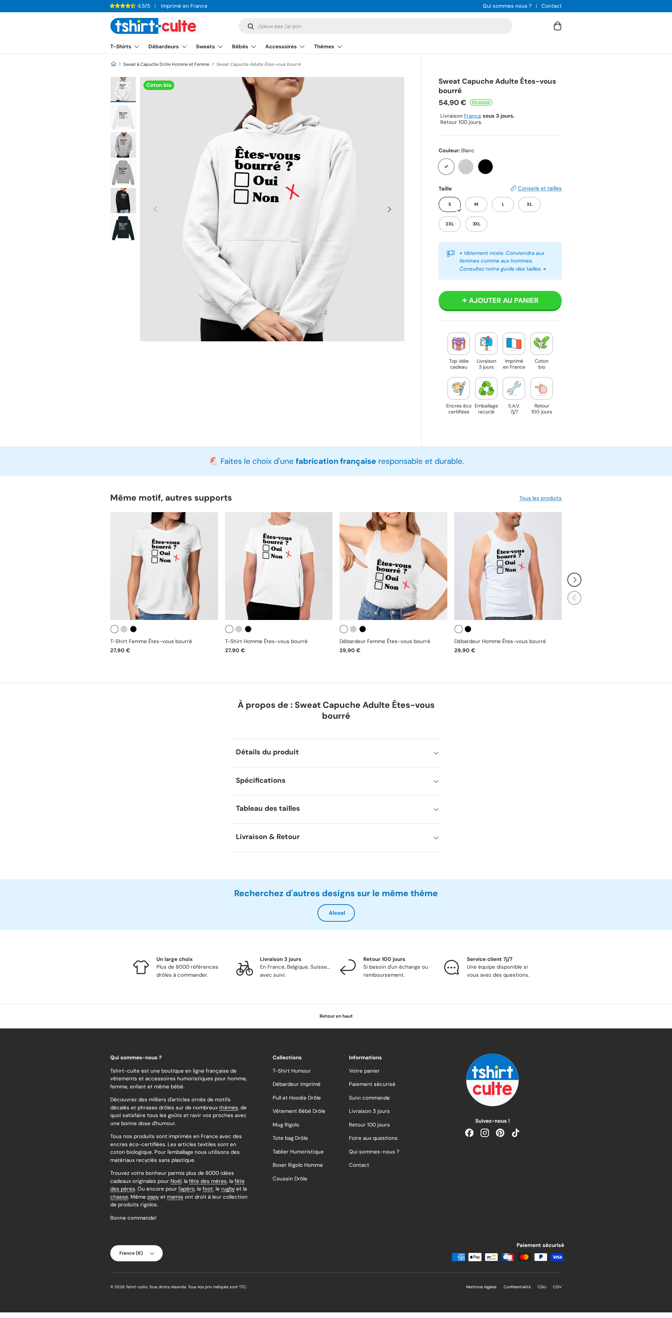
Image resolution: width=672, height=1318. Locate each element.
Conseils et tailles (540, 188)
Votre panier (364, 1070)
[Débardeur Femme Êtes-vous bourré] (393, 566)
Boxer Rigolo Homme (298, 1165)
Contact (551, 5)
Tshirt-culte (136, 1286)
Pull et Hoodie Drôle (297, 1097)
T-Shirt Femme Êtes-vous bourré (151, 641)
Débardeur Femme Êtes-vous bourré (385, 641)
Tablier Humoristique (298, 1151)
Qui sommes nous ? (507, 5)
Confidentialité (517, 1286)
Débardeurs (163, 46)
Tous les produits (540, 498)
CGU (542, 1286)
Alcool (337, 912)
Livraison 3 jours (369, 1111)
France (472, 115)
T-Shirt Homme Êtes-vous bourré (266, 641)
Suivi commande (369, 1097)
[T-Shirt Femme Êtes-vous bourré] (164, 566)
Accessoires (281, 46)
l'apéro (186, 1188)
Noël (175, 1181)
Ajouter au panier (504, 300)
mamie (175, 1196)
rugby (228, 1188)
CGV (557, 1286)
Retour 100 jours (369, 1124)
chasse (119, 1196)
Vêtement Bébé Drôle (299, 1111)
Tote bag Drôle (290, 1138)
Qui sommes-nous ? (374, 1151)
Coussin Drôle (290, 1178)
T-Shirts (120, 46)
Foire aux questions (373, 1138)
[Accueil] (113, 64)
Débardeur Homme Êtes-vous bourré (500, 641)
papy (153, 1196)
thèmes (228, 1107)
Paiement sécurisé (372, 1084)
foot (208, 1188)
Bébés (240, 46)
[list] (272, 209)
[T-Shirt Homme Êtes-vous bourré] (279, 566)
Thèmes (324, 46)
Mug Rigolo (286, 1124)
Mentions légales (481, 1286)
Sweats (205, 46)
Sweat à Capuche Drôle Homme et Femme (166, 64)
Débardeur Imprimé (297, 1084)
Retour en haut (336, 1016)
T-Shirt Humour (292, 1070)
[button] (557, 26)
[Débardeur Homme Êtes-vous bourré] (508, 566)
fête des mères (208, 1181)
